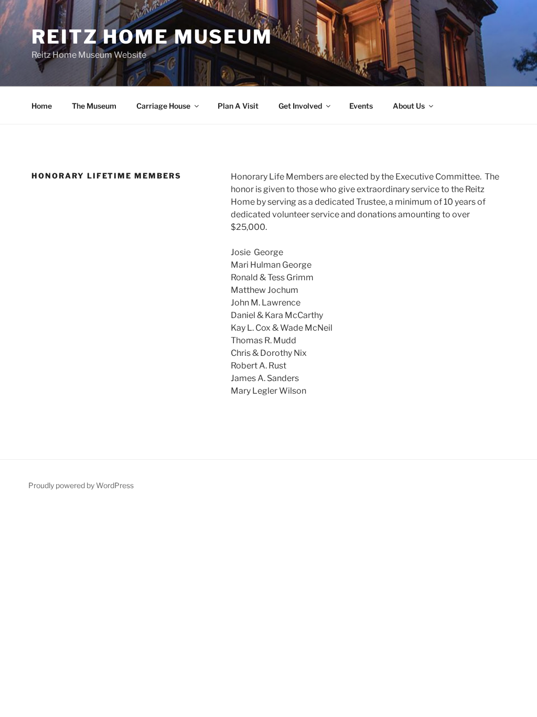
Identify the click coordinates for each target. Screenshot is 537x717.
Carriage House (163, 105)
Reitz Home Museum (152, 36)
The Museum (94, 105)
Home (41, 105)
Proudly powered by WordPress (81, 485)
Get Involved (300, 105)
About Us (409, 105)
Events (361, 105)
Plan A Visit (238, 105)
